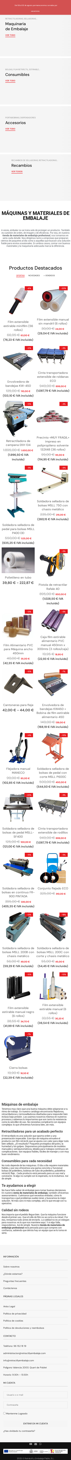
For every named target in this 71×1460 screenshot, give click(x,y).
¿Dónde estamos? (12, 1273)
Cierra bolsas (18, 1068)
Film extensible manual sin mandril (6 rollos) (53, 321)
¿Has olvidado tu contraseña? (19, 1430)
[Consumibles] (35, 81)
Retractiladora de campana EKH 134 (18, 443)
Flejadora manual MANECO (18, 771)
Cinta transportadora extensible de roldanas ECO (53, 377)
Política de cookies (13, 1320)
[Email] (35, 1444)
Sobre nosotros (11, 1266)
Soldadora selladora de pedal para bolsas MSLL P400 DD (18, 529)
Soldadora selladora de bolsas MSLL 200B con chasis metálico (18, 952)
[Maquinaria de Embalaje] (35, 33)
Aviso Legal (9, 1306)
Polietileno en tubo (18, 577)
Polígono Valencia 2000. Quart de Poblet (25, 1367)
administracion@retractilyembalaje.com (24, 1353)
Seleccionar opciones (18, 563)
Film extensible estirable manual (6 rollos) (52, 1009)
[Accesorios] (35, 129)
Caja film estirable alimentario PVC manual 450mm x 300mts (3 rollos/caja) (53, 643)
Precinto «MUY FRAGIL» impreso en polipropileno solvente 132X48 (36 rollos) (53, 444)
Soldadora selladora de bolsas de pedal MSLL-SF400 (18, 833)
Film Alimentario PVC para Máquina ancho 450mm (18, 649)
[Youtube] (30, 1444)
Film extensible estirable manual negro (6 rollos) (18, 1012)
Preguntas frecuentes (14, 1281)
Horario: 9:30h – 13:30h (15, 1374)
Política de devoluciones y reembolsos (23, 1327)
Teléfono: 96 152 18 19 (14, 1345)
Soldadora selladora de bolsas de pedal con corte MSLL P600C (53, 773)
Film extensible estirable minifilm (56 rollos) (18, 326)
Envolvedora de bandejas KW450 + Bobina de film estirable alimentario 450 (52, 711)
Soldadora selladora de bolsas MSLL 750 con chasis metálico (53, 505)
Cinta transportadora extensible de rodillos (53, 830)
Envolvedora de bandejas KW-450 (18, 384)
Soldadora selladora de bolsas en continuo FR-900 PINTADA (18, 892)
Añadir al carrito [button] (18, 304)
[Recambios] (35, 177)
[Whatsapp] (40, 1444)
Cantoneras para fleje (18, 705)
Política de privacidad (14, 1313)
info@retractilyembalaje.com (18, 1360)
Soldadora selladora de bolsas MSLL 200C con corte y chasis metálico (52, 952)
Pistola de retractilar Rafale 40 (53, 587)
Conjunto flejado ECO (53, 888)
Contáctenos (10, 1288)
